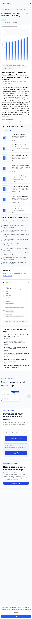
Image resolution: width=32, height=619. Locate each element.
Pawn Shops (7, 130)
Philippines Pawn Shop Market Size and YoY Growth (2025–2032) (16, 335)
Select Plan (16, 453)
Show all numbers (7, 119)
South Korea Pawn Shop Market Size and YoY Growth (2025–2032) (16, 354)
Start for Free (16, 438)
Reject (16, 612)
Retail (21, 9)
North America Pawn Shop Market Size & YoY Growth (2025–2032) (16, 366)
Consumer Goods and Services (9, 9)
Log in (4, 122)
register (10, 122)
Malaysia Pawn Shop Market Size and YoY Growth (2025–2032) (16, 348)
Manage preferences (25, 609)
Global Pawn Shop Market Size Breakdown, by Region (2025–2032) (14, 342)
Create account (7, 276)
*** (20, 91)
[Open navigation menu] (30, 3)
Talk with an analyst (16, 483)
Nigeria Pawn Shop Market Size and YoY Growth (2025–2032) (16, 360)
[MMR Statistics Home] (6, 3)
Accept (16, 616)
